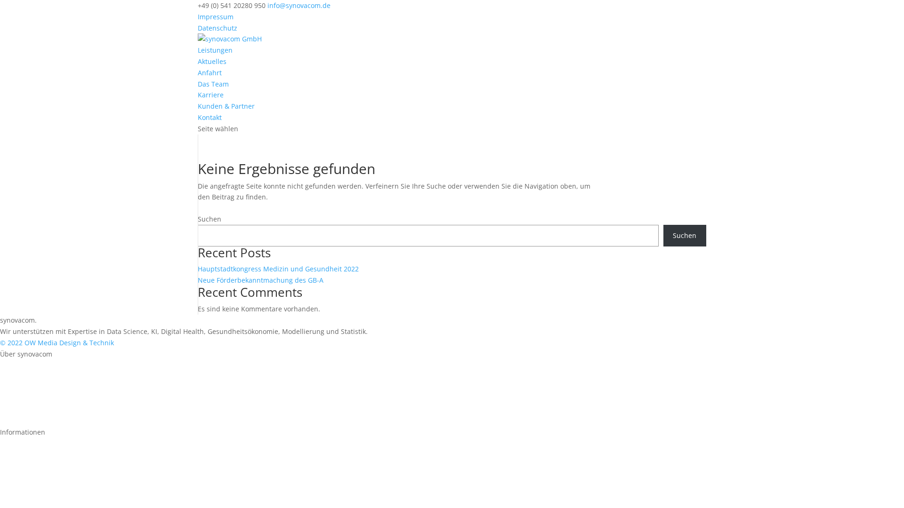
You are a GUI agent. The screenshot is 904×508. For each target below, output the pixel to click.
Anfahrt (210, 72)
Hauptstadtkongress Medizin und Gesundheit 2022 (279, 268)
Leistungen (215, 50)
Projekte (12, 376)
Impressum (216, 16)
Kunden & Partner (226, 106)
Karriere (211, 94)
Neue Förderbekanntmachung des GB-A (260, 280)
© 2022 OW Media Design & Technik (57, 342)
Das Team (213, 83)
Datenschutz (217, 28)
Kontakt (210, 117)
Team (8, 398)
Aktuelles (212, 61)
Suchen (209, 218)
